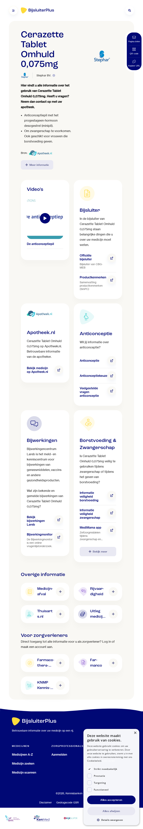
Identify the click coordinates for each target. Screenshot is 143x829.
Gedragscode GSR (67, 802)
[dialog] (111, 777)
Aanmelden (59, 754)
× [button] (135, 733)
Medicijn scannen (24, 772)
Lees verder (108, 760)
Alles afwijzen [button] (111, 811)
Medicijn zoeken (23, 763)
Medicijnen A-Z (22, 754)
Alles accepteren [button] (111, 800)
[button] (111, 820)
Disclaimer (45, 802)
